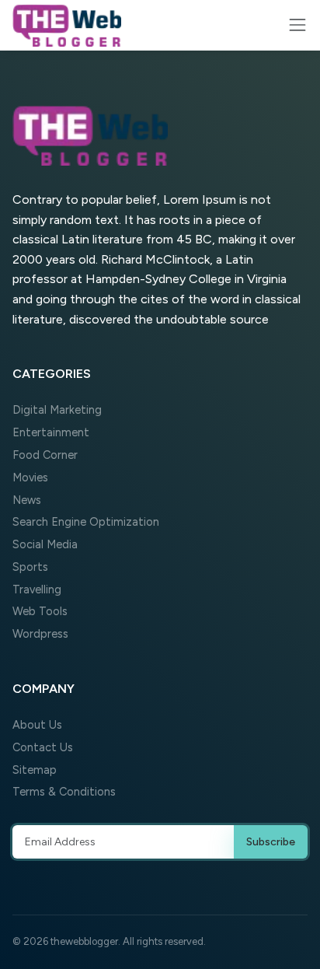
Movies (30, 477)
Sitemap (34, 770)
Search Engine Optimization (85, 522)
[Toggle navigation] (297, 24)
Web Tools (40, 611)
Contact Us (42, 747)
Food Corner (45, 455)
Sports (30, 567)
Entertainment (50, 432)
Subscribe (270, 841)
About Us (37, 725)
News (26, 500)
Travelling (36, 589)
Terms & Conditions (64, 792)
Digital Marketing (57, 410)
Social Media (45, 544)
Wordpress (40, 634)
